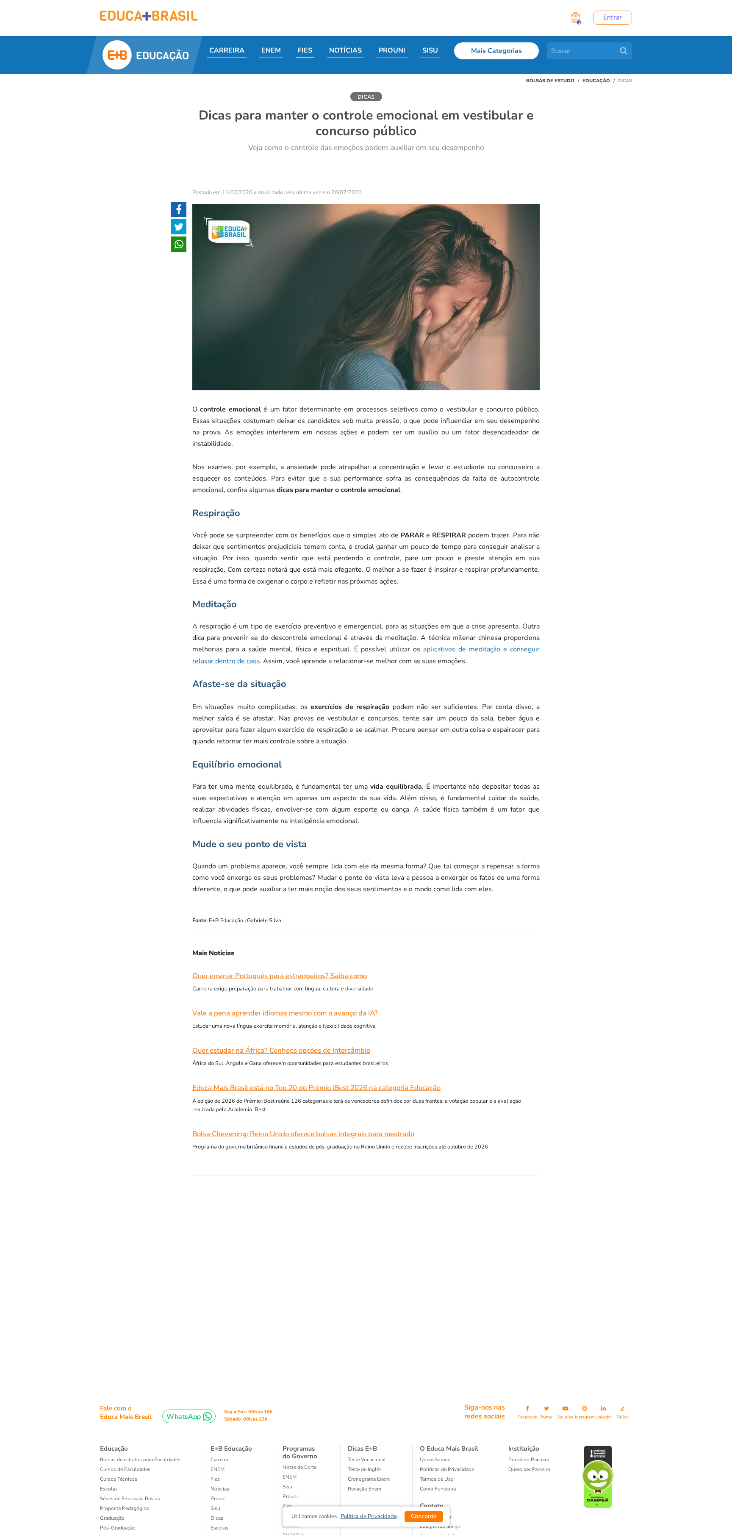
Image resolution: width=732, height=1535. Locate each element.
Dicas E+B (362, 1448)
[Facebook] (178, 211)
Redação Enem (364, 1488)
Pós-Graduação (118, 1527)
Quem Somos (435, 1459)
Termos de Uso (437, 1479)
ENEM (271, 50)
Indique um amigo (440, 1526)
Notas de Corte (299, 1467)
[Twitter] (178, 228)
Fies (215, 1479)
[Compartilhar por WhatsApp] (178, 245)
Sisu (287, 1486)
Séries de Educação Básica (130, 1498)
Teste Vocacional (367, 1459)
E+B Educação (231, 1448)
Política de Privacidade (369, 1516)
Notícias (220, 1488)
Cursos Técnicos (118, 1479)
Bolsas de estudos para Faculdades (140, 1459)
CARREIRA (226, 50)
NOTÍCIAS (345, 50)
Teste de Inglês (365, 1469)
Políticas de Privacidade (447, 1469)
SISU (430, 50)
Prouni (218, 1498)
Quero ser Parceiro (529, 1469)
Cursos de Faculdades (125, 1469)
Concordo (424, 1516)
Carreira (219, 1459)
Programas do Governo (300, 1452)
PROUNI (392, 50)
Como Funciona (438, 1488)
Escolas (109, 1488)
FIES (305, 50)
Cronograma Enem (369, 1479)
